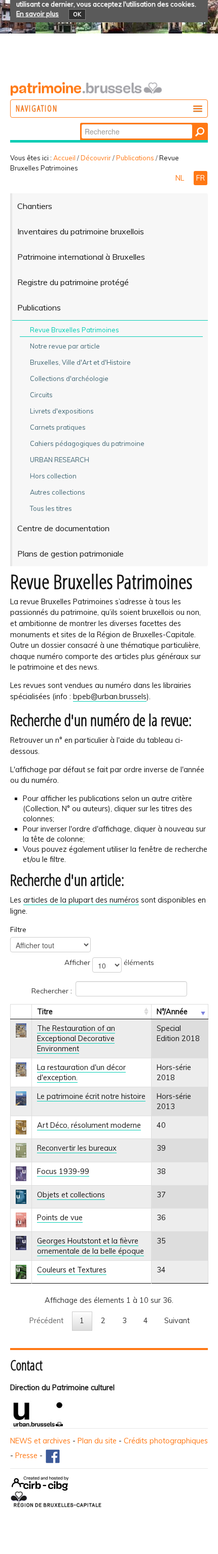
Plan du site (97, 1440)
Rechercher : (51, 990)
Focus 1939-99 (63, 1171)
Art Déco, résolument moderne (89, 1125)
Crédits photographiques (166, 1440)
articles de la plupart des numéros (81, 900)
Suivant (177, 1320)
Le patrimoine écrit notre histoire (91, 1096)
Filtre (18, 929)
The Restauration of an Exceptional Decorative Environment (76, 1038)
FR (200, 178)
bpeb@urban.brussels (110, 696)
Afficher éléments (109, 962)
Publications (135, 158)
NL (180, 178)
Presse (26, 1455)
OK (77, 14)
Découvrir (96, 158)
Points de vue (60, 1217)
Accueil (64, 158)
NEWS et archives (40, 1440)
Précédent (46, 1320)
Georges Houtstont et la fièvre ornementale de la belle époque (90, 1246)
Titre (45, 1011)
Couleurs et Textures (71, 1269)
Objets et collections (71, 1194)
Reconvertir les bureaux (77, 1148)
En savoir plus (37, 14)
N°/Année (172, 1011)
